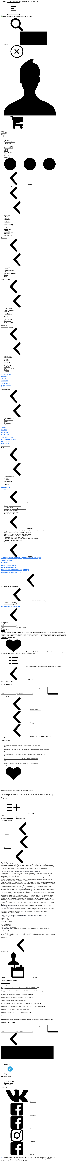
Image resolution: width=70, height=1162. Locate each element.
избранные (32, 653)
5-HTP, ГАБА (8, 319)
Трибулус (6, 360)
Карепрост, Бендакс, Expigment (13, 540)
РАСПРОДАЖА (8, 152)
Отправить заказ (53, 693)
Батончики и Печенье (6, 375)
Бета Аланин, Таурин (8, 315)
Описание (7, 834)
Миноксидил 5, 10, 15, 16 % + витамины (16, 535)
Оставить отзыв (5, 983)
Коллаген (5, 427)
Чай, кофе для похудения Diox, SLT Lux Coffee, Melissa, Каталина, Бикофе (25, 531)
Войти (2, 630)
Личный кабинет (52, 652)
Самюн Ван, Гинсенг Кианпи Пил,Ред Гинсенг (18, 534)
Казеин (6, 275)
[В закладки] (13, 779)
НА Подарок (8, 155)
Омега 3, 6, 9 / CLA (7, 437)
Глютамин (7, 318)
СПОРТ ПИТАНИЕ (10, 146)
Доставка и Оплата (9, 142)
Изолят (6, 268)
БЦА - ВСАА (5, 378)
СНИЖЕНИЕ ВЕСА (7, 560)
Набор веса (5, 562)
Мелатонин (5, 434)
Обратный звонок (34, 1)
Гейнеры (4, 381)
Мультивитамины (9, 224)
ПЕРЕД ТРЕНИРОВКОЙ (8, 565)
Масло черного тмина (10, 541)
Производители (8, 139)
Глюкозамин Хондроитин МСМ (6, 385)
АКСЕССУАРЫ (8, 148)
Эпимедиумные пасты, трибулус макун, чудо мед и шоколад (21, 538)
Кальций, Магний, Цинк (8, 231)
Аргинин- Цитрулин (7, 312)
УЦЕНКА (7, 157)
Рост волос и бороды (10, 602)
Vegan (6, 276)
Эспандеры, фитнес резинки (12, 506)
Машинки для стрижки (11, 510)
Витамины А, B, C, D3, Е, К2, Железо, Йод (9, 227)
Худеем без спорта (7, 423)
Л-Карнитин (5, 432)
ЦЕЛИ (6, 154)
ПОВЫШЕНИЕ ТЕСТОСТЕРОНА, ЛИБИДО (15, 570)
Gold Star (30, 790)
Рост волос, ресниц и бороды (9, 586)
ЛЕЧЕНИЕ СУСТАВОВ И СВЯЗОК (12, 572)
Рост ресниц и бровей (10, 604)
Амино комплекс (9, 310)
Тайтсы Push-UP (9, 513)
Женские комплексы (7, 218)
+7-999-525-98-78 (6, 1)
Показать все (8, 235)
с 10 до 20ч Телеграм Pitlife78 (20, 1)
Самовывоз (7, 143)
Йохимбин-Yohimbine (7, 366)
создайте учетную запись (28, 1019)
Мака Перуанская (9, 368)
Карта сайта (7, 1084)
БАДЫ (6, 149)
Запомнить (6, 629)
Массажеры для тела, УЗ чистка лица (15, 509)
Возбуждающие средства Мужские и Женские (17, 532)
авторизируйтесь (13, 1019)
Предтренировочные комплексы (7, 440)
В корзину (10, 818)
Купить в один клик (19, 818)
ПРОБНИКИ (5, 443)
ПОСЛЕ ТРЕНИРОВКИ (8, 567)
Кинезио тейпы (8, 507)
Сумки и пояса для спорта (11, 512)
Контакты (7, 140)
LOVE (6, 151)
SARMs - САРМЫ (6, 370)
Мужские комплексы (7, 221)
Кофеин (6, 484)
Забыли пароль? (21, 627)
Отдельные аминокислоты (8, 321)
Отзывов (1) (7, 848)
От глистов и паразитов (10, 607)
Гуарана (6, 479)
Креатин (4, 430)
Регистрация (4, 638)
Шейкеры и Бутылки (5, 488)
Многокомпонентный (10, 273)
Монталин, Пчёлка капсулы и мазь (14, 537)
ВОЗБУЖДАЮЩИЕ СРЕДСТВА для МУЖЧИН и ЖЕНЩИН (21, 558)
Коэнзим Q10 (8, 233)
